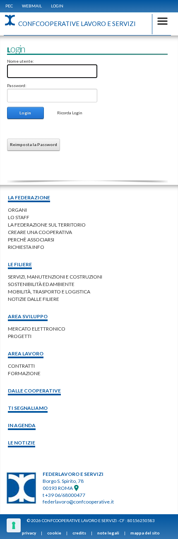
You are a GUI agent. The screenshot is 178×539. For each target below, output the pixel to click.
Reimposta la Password (33, 144)
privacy (29, 532)
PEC (9, 5)
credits (79, 532)
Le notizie (21, 443)
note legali (108, 532)
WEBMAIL (32, 5)
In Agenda (22, 425)
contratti (21, 366)
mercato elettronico (36, 329)
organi (17, 210)
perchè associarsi (31, 239)
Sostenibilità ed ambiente (41, 284)
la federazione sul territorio (47, 225)
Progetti (19, 336)
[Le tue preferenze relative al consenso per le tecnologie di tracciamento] (14, 525)
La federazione (29, 197)
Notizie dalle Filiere (33, 299)
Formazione (24, 373)
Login (57, 5)
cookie (54, 532)
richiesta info (26, 247)
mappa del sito (145, 532)
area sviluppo (28, 316)
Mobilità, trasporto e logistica (49, 291)
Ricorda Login (69, 112)
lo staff (18, 217)
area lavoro (25, 353)
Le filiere (20, 264)
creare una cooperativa (40, 232)
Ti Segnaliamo (28, 408)
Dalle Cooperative (34, 391)
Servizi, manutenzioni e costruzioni (55, 277)
